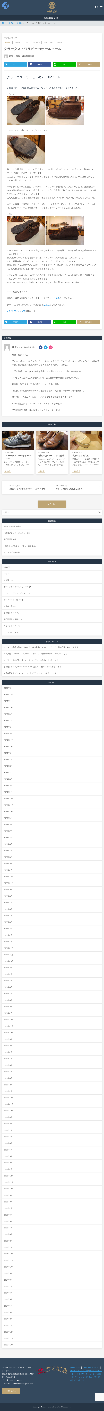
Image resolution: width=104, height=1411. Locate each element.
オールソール (48, 42)
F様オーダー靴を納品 (12, 526)
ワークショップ (10, 632)
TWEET (15, 64)
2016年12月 (8, 1332)
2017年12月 (8, 1254)
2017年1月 (8, 1325)
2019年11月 (8, 1104)
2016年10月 (8, 1345)
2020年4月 (8, 1072)
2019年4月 (8, 1150)
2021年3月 (8, 1000)
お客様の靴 (8, 606)
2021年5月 (8, 987)
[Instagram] (51, 347)
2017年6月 (8, 1293)
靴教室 (98, 1374)
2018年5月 (8, 1221)
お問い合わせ (11, 1391)
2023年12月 (8, 799)
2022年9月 (8, 890)
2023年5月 (8, 844)
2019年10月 (8, 1111)
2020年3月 (8, 1078)
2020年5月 (8, 1065)
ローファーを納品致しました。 (16, 660)
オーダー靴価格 (95, 1371)
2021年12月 (8, 948)
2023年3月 (8, 857)
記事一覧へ (52, 504)
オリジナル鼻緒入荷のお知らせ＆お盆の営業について (25, 647)
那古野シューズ (10, 613)
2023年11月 (8, 805)
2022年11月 (8, 883)
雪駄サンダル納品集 (12, 552)
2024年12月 (8, 740)
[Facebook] (40, 347)
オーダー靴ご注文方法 (79, 1371)
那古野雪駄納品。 (11, 539)
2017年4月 (8, 1306)
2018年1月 (8, 1247)
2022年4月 (8, 922)
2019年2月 (8, 1163)
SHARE (39, 64)
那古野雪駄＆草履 (11, 619)
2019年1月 (8, 1169)
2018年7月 (8, 1208)
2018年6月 (8, 1215)
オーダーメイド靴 (11, 600)
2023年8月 (8, 825)
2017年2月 (8, 1319)
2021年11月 (8, 955)
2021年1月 (8, 1013)
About (78, 1368)
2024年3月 (8, 779)
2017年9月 (8, 1273)
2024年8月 (8, 753)
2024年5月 (8, 766)
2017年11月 (8, 1260)
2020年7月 (8, 1052)
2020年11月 (8, 1026)
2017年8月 (8, 1280)
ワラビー (17, 42)
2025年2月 (8, 734)
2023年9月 (8, 818)
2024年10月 (8, 747)
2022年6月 (8, 909)
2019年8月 (8, 1124)
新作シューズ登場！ (49, 667)
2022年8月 (8, 896)
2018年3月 (8, 1234)
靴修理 (7, 42)
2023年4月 (8, 851)
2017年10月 (8, 1267)
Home (72, 1368)
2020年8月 (8, 1046)
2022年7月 (8, 903)
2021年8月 (8, 968)
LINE (64, 64)
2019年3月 (8, 1156)
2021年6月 (8, 981)
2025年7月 (8, 721)
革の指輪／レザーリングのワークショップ (21, 654)
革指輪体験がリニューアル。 (51, 654)
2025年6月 (8, 727)
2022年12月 (8, 877)
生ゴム (26, 42)
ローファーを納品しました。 (43, 660)
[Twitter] (46, 347)
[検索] (100, 512)
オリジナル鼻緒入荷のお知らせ (61, 647)
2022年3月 (8, 929)
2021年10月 (8, 961)
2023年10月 (8, 812)
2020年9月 (8, 1039)
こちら (47, 305)
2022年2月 (8, 935)
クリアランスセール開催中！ (41, 673)
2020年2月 (8, 1085)
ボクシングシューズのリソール (16, 587)
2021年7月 (8, 974)
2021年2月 (8, 1007)
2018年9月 (8, 1195)
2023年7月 (8, 831)
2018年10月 (8, 1189)
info (5, 567)
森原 (11, 56)
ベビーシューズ (10, 626)
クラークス (36, 42)
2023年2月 (8, 864)
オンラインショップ (80, 1377)
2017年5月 (8, 1299)
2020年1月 (8, 1091)
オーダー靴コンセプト (91, 1368)
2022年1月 (8, 942)
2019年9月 (8, 1117)
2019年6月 (8, 1137)
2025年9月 (8, 714)
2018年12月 (8, 1176)
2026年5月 (8, 688)
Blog (5, 574)
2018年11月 (8, 1182)
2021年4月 (8, 994)
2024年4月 (8, 773)
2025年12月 (8, 695)
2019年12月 (8, 1098)
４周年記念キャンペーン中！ (15, 673)
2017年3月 (8, 1312)
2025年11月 (8, 701)
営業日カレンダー (52, 18)
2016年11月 (8, 1338)
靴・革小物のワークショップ (83, 1374)
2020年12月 (8, 1020)
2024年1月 (8, 792)
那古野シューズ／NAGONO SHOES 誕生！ (21, 667)
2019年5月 (8, 1143)
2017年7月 (8, 1286)
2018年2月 (8, 1241)
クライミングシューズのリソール (17, 593)
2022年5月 (8, 916)
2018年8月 (8, 1202)
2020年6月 (8, 1059)
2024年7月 (8, 760)
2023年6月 (8, 838)
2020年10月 (8, 1033)
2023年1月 (8, 870)
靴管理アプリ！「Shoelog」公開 (17, 533)
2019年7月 (8, 1130)
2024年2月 (8, 786)
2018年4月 (8, 1228)
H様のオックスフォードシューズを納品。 (20, 546)
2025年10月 (8, 708)
